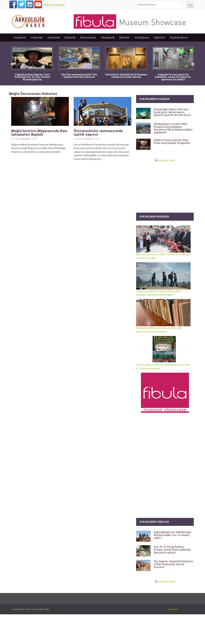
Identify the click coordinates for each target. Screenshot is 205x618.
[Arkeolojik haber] (28, 21)
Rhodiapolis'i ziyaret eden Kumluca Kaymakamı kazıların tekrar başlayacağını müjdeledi (173, 128)
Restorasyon (88, 37)
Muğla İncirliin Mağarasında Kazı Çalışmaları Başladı (39, 132)
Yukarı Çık (172, 609)
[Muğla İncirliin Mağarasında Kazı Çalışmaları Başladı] (40, 111)
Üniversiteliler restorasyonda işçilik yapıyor (98, 132)
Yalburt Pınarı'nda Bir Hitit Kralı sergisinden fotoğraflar (172, 141)
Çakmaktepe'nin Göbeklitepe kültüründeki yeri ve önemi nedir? (172, 534)
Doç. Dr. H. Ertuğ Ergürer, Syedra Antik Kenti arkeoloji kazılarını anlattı (172, 549)
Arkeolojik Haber (41, 609)
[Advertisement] (71, 190)
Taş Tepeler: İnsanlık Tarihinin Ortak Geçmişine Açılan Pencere (173, 564)
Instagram (30, 4)
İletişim (60, 5)
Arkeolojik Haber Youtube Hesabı (38, 4)
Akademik (108, 37)
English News (179, 37)
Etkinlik (70, 37)
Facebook (13, 4)
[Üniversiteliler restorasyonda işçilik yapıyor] (102, 111)
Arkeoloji (37, 37)
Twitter (21, 4)
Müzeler (124, 37)
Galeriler (159, 37)
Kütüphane (142, 37)
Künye (47, 5)
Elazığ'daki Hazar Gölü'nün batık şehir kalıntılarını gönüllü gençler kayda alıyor (172, 112)
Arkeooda (53, 37)
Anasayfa (20, 37)
